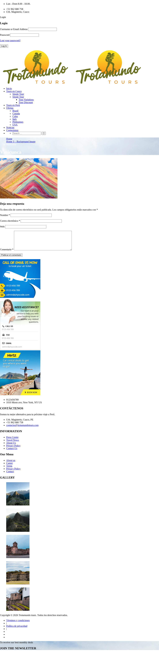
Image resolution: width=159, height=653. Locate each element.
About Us (11, 443)
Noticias (10, 127)
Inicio (9, 88)
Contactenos (12, 130)
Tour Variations (26, 99)
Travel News (12, 440)
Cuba (15, 116)
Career (9, 463)
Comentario (6, 249)
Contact (10, 471)
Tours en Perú (13, 105)
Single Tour (18, 94)
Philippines (17, 122)
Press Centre (12, 437)
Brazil (15, 110)
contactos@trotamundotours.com (22, 425)
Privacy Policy (13, 445)
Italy (14, 119)
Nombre (5, 215)
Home (9, 138)
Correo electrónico (10, 221)
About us (10, 460)
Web (2, 226)
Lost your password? (10, 40)
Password (4, 35)
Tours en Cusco (14, 91)
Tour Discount (26, 102)
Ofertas (9, 108)
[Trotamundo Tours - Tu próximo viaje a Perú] (73, 83)
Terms (9, 466)
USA (15, 124)
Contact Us (11, 448)
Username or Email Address (13, 29)
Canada (16, 113)
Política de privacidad (16, 626)
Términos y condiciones (18, 620)
